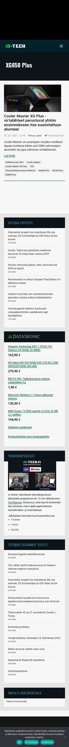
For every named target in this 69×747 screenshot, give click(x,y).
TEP (32, 166)
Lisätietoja (47, 742)
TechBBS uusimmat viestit (28, 544)
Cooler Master (33, 162)
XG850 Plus (10, 175)
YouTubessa (15, 502)
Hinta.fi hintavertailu (16, 701)
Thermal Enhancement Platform (20, 170)
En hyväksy (31, 742)
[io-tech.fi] (15, 46)
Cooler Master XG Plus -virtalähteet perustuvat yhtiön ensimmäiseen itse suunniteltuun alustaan (32, 123)
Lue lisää (9, 155)
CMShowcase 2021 (14, 162)
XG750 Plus (57, 170)
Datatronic (25, 336)
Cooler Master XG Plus (16, 166)
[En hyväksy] (65, 737)
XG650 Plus (44, 170)
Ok (19, 742)
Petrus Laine (34, 135)
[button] (61, 46)
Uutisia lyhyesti (20, 222)
